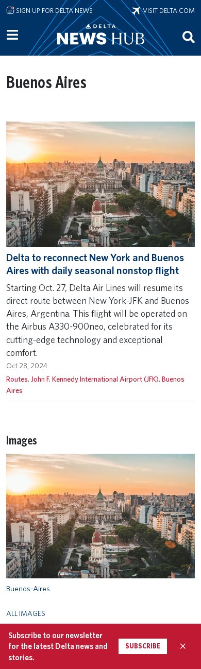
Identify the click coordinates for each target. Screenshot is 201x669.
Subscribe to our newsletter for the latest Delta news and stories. (58, 646)
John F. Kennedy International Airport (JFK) (95, 378)
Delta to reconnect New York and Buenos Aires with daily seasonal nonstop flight (95, 264)
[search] (188, 36)
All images (25, 613)
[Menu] (12, 35)
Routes (17, 378)
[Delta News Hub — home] (100, 48)
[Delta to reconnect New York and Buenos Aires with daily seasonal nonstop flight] (100, 183)
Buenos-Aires (28, 588)
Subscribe (142, 646)
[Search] (188, 36)
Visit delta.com (167, 10)
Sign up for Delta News (53, 10)
